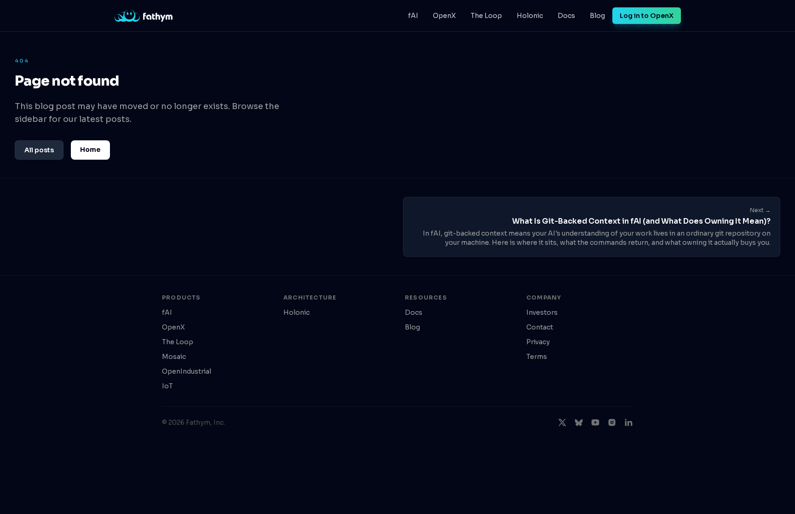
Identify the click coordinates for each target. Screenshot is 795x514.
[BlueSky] (578, 422)
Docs (566, 16)
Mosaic (174, 356)
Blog (597, 16)
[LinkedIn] (628, 422)
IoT (167, 386)
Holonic (530, 16)
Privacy (538, 342)
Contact (539, 327)
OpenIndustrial (186, 371)
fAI (413, 16)
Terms (536, 356)
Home (90, 149)
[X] (562, 422)
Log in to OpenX (647, 16)
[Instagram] (611, 422)
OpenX (444, 16)
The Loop (486, 16)
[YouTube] (595, 422)
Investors (542, 312)
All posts (39, 150)
